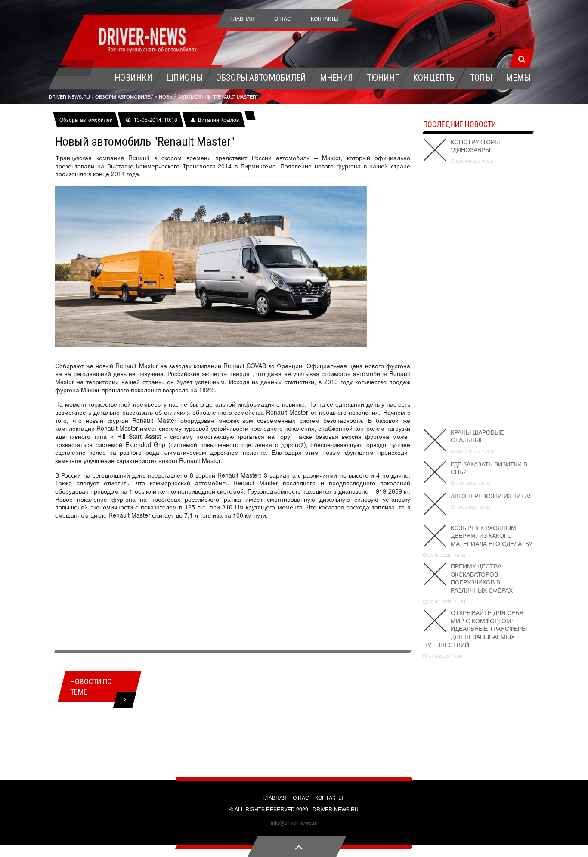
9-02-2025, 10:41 (445, 656)
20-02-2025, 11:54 (446, 602)
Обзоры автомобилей (86, 119)
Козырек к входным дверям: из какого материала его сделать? (491, 536)
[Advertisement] (232, 586)
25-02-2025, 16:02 (446, 555)
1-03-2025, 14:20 (473, 507)
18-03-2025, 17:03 (474, 451)
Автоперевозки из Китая (492, 496)
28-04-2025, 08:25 (474, 161)
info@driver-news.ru (294, 822)
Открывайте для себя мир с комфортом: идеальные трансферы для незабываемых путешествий (475, 629)
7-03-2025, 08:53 (473, 483)
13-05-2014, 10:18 (155, 119)
